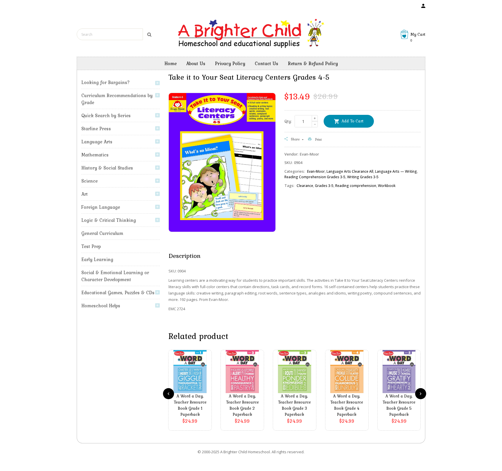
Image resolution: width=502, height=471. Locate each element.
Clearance (305, 185)
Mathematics (95, 154)
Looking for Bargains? (105, 82)
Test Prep (91, 246)
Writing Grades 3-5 (363, 176)
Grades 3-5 (324, 185)
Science (89, 180)
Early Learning (97, 259)
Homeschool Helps (100, 305)
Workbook (386, 185)
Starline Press (96, 128)
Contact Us (266, 63)
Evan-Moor (316, 171)
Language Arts (96, 141)
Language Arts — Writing (396, 171)
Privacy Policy (230, 63)
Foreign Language (100, 207)
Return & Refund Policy (313, 63)
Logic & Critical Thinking (108, 220)
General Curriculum (102, 233)
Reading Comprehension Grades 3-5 (314, 176)
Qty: (288, 121)
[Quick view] (191, 380)
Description (184, 255)
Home (170, 63)
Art (84, 193)
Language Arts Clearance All (350, 171)
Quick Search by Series (106, 115)
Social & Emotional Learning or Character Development (115, 276)
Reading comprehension (355, 185)
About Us (195, 63)
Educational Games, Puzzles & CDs (118, 292)
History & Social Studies (107, 167)
